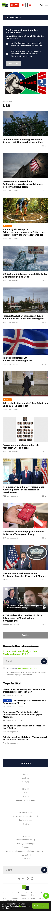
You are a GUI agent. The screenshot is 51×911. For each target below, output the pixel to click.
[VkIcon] (23, 879)
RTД (25, 793)
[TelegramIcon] (19, 879)
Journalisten (25, 859)
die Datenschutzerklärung (28, 668)
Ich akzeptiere (22, 668)
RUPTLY (25, 797)
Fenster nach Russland (25, 800)
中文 (32, 895)
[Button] (44, 661)
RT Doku (25, 824)
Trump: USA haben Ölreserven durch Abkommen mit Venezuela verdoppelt (23, 317)
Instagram (26, 763)
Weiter (25, 635)
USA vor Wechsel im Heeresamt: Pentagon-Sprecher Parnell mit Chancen (25, 574)
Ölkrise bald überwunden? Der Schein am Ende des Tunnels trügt (25, 404)
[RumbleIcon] (28, 879)
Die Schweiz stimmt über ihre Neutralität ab (22, 31)
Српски (24, 895)
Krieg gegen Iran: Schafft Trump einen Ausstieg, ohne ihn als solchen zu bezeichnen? (24, 490)
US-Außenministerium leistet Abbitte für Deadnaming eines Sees (25, 275)
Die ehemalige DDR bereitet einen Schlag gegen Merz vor (24, 701)
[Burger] (46, 5)
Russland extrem (25, 820)
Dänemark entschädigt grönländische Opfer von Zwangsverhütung (23, 533)
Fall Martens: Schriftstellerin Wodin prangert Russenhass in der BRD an (25, 738)
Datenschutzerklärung (25, 840)
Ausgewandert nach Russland (25, 816)
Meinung (25, 782)
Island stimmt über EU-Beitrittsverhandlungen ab (17, 359)
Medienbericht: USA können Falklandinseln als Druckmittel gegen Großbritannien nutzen (23, 184)
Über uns (25, 847)
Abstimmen (13, 63)
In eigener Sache (26, 855)
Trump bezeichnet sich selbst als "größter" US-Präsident (21, 446)
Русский (16, 893)
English (6, 893)
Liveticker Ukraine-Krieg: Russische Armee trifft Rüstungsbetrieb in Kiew (23, 140)
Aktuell (25, 774)
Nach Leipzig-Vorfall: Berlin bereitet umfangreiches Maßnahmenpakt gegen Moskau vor (22, 714)
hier (20, 906)
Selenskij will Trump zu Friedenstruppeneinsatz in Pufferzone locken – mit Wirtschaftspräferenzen (24, 232)
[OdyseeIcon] (32, 879)
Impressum (25, 836)
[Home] (5, 5)
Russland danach (25, 812)
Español (34, 893)
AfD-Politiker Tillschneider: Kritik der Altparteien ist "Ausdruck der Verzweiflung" (23, 618)
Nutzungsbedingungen (25, 843)
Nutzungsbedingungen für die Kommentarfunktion (25, 851)
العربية (25, 893)
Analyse (25, 778)
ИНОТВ (25, 789)
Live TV (14, 5)
